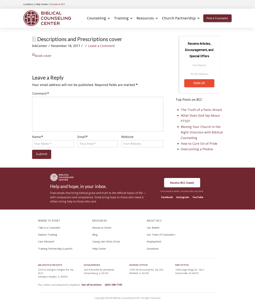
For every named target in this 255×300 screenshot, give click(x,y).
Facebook (167, 197)
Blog (95, 234)
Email (82, 137)
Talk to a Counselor (49, 227)
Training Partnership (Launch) (55, 248)
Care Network (46, 241)
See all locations (91, 284)
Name (37, 137)
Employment (154, 241)
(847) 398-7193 (113, 284)
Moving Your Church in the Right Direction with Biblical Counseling (202, 132)
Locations (28, 4)
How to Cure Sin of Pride (199, 143)
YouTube (198, 197)
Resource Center (102, 227)
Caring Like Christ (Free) (106, 241)
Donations (153, 248)
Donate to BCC (57, 4)
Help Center (42, 4)
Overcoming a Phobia (197, 149)
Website (127, 137)
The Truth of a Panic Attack (201, 110)
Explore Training (47, 234)
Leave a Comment (101, 46)
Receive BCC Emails (182, 182)
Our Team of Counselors (161, 234)
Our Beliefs (153, 227)
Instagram (182, 197)
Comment (40, 93)
